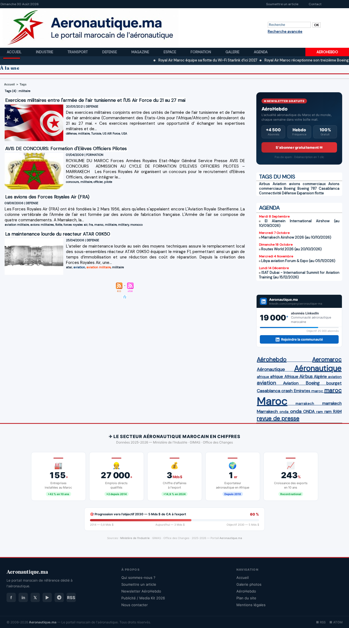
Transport (78, 52)
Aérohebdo (272, 359)
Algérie (320, 376)
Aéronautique (271, 369)
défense (71, 133)
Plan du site (246, 598)
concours (72, 182)
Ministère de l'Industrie (135, 538)
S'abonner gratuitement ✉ (299, 147)
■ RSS (321, 622)
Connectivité (270, 193)
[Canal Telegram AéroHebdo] (59, 597)
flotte (58, 225)
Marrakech (267, 411)
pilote (108, 182)
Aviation (279, 183)
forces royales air (76, 225)
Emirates (302, 391)
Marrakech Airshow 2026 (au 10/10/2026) (296, 237)
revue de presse (278, 418)
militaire (84, 133)
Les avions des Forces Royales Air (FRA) (47, 197)
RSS (71, 597)
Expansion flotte (310, 193)
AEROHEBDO (327, 52)
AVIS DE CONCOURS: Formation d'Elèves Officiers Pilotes (66, 148)
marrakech (305, 403)
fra (91, 225)
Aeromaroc (327, 359)
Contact (315, 4)
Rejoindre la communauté (302, 339)
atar (69, 267)
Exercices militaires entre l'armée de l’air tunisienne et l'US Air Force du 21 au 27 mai (95, 100)
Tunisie (96, 133)
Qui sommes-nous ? (138, 577)
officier (98, 182)
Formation (201, 52)
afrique (263, 376)
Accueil (14, 52)
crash (287, 391)
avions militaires (42, 225)
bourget (334, 383)
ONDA (309, 411)
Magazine (140, 52)
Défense (289, 193)
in (23, 597)
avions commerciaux (307, 183)
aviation (79, 267)
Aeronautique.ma (230, 538)
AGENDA (269, 207)
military (123, 225)
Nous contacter (134, 605)
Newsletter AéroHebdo (141, 591)
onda (283, 411)
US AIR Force (111, 133)
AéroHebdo (246, 591)
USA (124, 133)
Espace (170, 52)
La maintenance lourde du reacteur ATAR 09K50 (57, 234)
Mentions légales (251, 605)
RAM (337, 411)
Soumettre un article (282, 4)
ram (319, 411)
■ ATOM (335, 622)
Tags (23, 84)
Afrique (291, 376)
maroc (99, 225)
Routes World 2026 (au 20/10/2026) (291, 249)
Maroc (272, 401)
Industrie (45, 52)
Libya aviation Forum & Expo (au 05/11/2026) (298, 260)
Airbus (264, 183)
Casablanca (329, 188)
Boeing (290, 188)
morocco (136, 225)
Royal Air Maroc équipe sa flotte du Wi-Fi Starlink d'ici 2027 (193, 60)
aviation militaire (17, 225)
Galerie (232, 52)
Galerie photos (248, 584)
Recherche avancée (285, 31)
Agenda (261, 52)
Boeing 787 (307, 188)
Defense (110, 52)
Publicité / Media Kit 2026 (143, 598)
